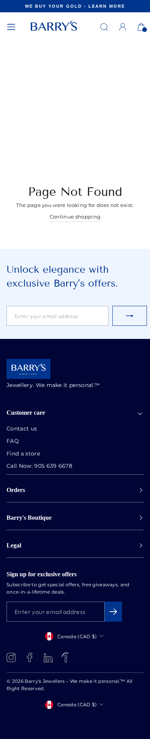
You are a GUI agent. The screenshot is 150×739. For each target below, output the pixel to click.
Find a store (23, 454)
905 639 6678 (53, 466)
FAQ (13, 441)
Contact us (22, 429)
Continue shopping (75, 217)
